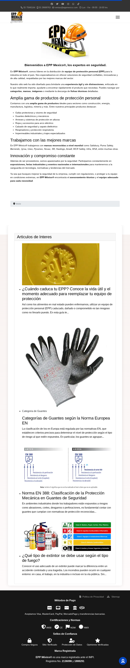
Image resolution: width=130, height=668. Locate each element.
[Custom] (78, 4)
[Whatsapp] (73, 4)
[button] (123, 661)
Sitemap (115, 596)
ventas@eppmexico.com (66, 7)
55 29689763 (45, 7)
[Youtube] (63, 4)
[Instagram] (68, 4)
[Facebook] (52, 4)
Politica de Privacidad (93, 596)
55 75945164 (29, 7)
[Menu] (118, 17)
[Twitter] (57, 4)
